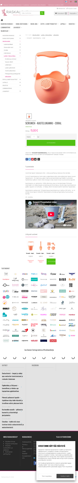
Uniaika (6, 50)
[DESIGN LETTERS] (71, 287)
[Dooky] (24, 291)
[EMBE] (72, 292)
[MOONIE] (62, 320)
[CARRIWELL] (43, 286)
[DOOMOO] (34, 291)
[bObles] (6, 286)
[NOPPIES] (15, 325)
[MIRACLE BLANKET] (53, 321)
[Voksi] (6, 342)
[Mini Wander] (43, 321)
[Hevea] (15, 303)
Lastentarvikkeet (8, 44)
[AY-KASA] (53, 275)
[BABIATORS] (72, 275)
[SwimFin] (53, 336)
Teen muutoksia (46, 476)
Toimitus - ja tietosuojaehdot (25, 447)
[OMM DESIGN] (43, 326)
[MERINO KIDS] (34, 320)
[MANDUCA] (72, 315)
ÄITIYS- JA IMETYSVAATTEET (49, 24)
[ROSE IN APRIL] (33, 332)
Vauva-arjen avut (8, 47)
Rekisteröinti (61, 8)
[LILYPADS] (43, 310)
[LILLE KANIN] (34, 310)
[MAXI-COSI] (15, 320)
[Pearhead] (62, 325)
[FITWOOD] (34, 297)
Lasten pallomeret (10, 68)
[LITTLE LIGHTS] (62, 309)
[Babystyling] (43, 280)
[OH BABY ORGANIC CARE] (24, 326)
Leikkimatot (8, 65)
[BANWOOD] (53, 280)
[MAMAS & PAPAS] (53, 316)
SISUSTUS (72, 24)
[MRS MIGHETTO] (72, 321)
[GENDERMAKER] (62, 297)
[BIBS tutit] (62, 280)
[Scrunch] (53, 331)
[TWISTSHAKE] (72, 336)
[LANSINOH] (24, 309)
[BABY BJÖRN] (6, 279)
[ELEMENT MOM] (43, 292)
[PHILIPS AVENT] (72, 326)
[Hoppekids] (24, 303)
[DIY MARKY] (6, 292)
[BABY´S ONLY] (15, 281)
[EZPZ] (6, 298)
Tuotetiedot (29, 166)
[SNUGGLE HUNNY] (24, 336)
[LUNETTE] (24, 315)
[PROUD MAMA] (15, 331)
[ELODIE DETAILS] (52, 293)
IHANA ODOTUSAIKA (21, 24)
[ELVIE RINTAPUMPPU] (62, 292)
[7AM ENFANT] (6, 275)
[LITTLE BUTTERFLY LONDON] (53, 310)
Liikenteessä (7, 53)
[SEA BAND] (62, 330)
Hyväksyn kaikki (65, 476)
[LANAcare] (14, 310)
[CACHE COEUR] (34, 287)
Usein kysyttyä (24, 452)
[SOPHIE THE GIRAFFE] (34, 336)
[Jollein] (62, 304)
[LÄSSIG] (34, 316)
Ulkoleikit (8, 76)
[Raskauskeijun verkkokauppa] (2, 20)
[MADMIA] (43, 315)
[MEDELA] (24, 320)
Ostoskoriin (51, 143)
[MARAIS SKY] (6, 321)
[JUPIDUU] (72, 304)
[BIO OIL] (72, 280)
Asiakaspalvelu (25, 442)
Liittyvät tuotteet (31, 234)
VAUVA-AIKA (33, 24)
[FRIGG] (43, 297)
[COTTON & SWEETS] (62, 286)
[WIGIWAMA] (24, 341)
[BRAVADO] (24, 286)
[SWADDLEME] (43, 336)
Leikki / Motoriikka (9, 56)
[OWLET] (53, 325)
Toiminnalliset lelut (10, 71)
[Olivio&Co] (34, 326)
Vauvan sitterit (9, 62)
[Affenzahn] (24, 275)
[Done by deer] (15, 292)
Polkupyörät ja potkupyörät (12, 74)
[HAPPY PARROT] (5, 304)
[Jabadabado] (53, 303)
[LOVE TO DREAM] (5, 316)
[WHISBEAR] (15, 341)
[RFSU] (24, 332)
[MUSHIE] (6, 326)
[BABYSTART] (34, 280)
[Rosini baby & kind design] (43, 332)
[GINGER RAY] (72, 298)
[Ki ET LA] (6, 309)
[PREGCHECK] (6, 331)
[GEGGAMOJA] (53, 297)
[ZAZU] (53, 341)
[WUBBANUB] (34, 341)
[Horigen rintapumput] (34, 303)
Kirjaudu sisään (72, 8)
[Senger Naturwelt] (72, 331)
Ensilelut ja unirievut (10, 59)
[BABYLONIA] (24, 280)
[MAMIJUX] (62, 315)
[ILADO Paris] (43, 303)
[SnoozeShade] (15, 336)
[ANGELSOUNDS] (43, 274)
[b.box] (62, 275)
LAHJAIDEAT (16, 27)
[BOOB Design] (15, 286)
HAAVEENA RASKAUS (7, 24)
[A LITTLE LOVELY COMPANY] (15, 274)
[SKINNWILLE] (6, 336)
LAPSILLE (63, 24)
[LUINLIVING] (15, 315)
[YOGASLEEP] (43, 341)
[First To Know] (24, 298)
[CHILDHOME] (53, 286)
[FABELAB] (15, 297)
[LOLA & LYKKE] (72, 309)
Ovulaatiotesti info (25, 457)
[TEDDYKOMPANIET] (62, 337)
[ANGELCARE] (34, 275)
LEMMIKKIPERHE (5, 27)
